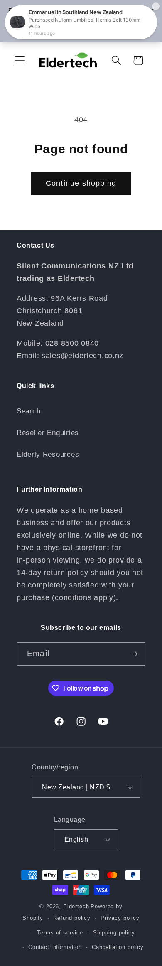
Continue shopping (81, 183)
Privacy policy (120, 918)
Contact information (55, 947)
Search (28, 411)
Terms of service (60, 932)
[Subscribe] (134, 654)
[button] (20, 60)
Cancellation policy (118, 947)
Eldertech (76, 906)
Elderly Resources (48, 454)
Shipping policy (114, 932)
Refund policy (72, 918)
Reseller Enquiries (48, 433)
